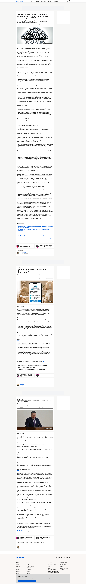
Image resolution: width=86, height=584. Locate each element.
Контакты (49, 566)
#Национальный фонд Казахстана (39, 542)
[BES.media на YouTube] (67, 557)
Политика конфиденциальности (52, 569)
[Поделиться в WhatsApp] (42, 24)
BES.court (49, 1)
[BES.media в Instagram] (59, 557)
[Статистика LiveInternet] (60, 571)
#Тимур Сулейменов (21, 542)
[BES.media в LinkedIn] (61, 557)
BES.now (32, 1)
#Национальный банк (29, 542)
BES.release (50, 562)
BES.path (28, 573)
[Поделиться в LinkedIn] (39, 24)
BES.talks (17, 573)
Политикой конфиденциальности (42, 578)
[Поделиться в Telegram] (44, 24)
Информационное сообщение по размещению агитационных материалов (53, 572)
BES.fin (37, 1)
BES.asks (28, 571)
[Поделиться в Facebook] (41, 24)
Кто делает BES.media (52, 564)
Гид (43, 361)
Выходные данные (63, 564)
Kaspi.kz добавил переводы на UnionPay (26, 367)
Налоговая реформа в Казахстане (31, 567)
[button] (67, 1)
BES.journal (29, 569)
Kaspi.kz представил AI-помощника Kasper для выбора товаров (31, 369)
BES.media (21, 24)
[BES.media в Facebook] (56, 557)
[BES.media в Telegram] (64, 557)
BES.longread (43, 1)
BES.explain (18, 571)
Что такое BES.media (63, 562)
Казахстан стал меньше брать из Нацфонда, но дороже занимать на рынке (33, 531)
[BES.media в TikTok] (69, 557)
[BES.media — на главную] (19, 1)
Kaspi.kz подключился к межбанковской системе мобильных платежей (33, 365)
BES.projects (55, 1)
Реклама (61, 566)
